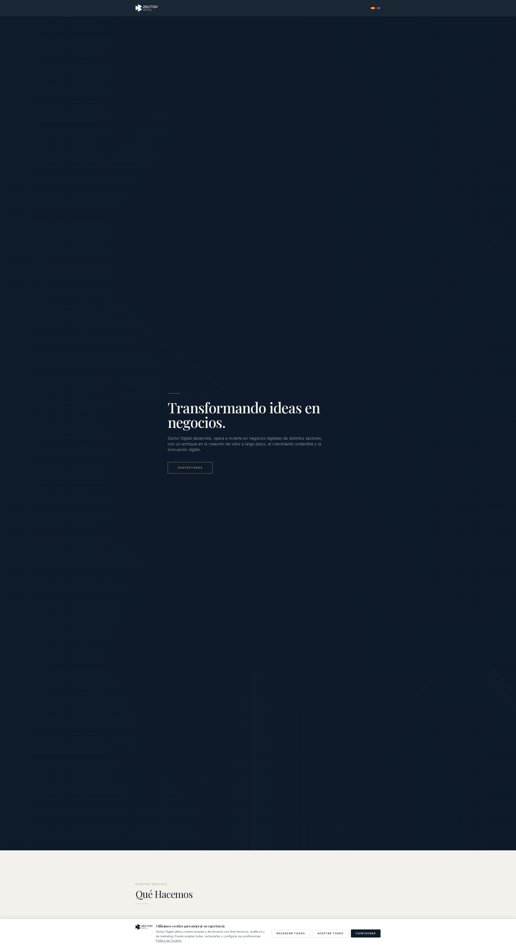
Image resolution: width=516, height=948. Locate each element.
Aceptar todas (330, 933)
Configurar (366, 933)
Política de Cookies (169, 940)
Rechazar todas (291, 933)
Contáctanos (190, 467)
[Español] (373, 8)
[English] (379, 8)
